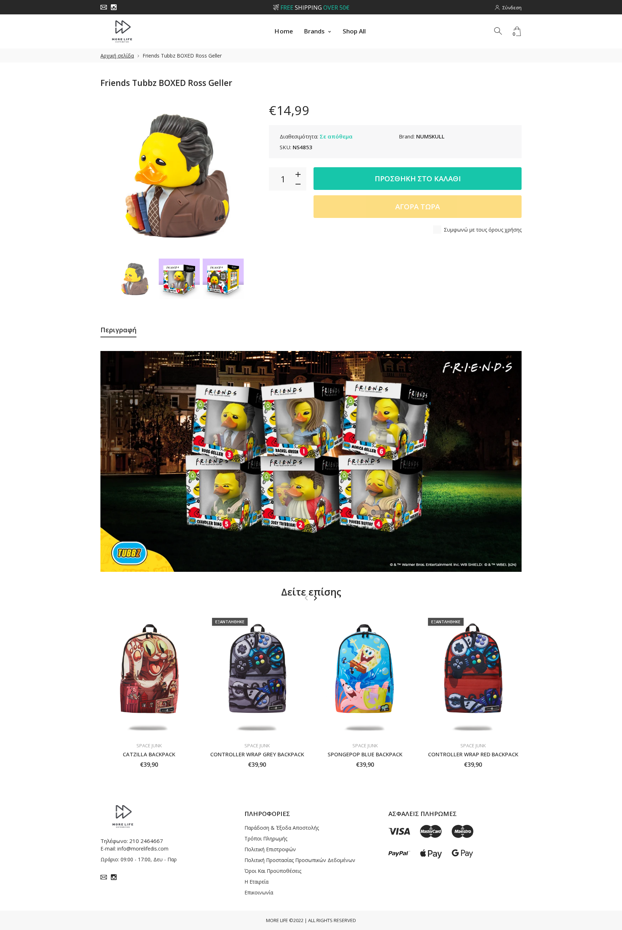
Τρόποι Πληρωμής (265, 838)
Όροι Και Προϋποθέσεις (272, 870)
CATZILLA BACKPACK (149, 753)
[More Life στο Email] (104, 7)
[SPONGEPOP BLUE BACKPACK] (365, 675)
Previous (113, 176)
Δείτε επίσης (311, 591)
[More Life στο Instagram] (114, 7)
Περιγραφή (118, 329)
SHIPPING (314, 8)
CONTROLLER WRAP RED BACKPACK (473, 753)
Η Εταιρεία (256, 881)
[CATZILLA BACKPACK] (149, 675)
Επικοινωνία (258, 892)
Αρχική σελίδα (117, 55)
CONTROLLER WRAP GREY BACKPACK (257, 753)
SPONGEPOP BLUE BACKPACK (365, 753)
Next (245, 176)
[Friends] (135, 279)
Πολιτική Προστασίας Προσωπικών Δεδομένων (299, 860)
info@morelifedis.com (142, 848)
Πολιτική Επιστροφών (270, 849)
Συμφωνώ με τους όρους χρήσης (483, 229)
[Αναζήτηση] (498, 31)
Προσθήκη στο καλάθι (418, 178)
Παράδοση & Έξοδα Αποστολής (281, 827)
